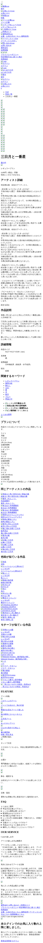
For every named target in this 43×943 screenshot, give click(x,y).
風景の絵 (8, 383)
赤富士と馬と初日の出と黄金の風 (14, 496)
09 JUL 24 (4, 587)
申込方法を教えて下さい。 (13, 809)
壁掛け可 (8, 399)
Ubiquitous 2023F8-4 (8, 607)
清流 (2, 564)
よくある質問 (6, 414)
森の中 (3, 163)
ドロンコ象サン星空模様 (10, 682)
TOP (7, 92)
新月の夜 (4, 538)
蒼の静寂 (4, 673)
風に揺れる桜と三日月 (10, 533)
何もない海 (5, 596)
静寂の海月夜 (6, 582)
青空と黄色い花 (7, 620)
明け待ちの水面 (7, 641)
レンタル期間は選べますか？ (14, 811)
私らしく (4, 578)
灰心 (2, 591)
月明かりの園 (6, 634)
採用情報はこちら (17, 914)
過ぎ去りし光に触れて (10, 615)
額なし (8, 386)
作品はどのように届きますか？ (15, 825)
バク (2, 664)
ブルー (8, 397)
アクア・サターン (8, 668)
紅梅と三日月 (6, 542)
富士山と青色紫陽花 (9, 512)
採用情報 (4, 50)
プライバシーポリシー (10, 54)
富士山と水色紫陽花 (9, 508)
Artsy (7, 388)
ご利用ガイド (24, 905)
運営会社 (4, 48)
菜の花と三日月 (7, 552)
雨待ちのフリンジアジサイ (11, 517)
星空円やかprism (7, 677)
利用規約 (4, 59)
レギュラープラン (12, 381)
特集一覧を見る (7, 734)
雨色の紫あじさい (8, 522)
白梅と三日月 (6, 547)
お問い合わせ (13, 905)
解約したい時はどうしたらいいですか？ (19, 827)
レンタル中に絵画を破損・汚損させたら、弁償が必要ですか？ (21, 819)
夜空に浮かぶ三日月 (9, 526)
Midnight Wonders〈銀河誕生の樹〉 (14, 659)
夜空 (7, 394)
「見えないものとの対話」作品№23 (15, 687)
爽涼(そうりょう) (7, 602)
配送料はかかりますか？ (12, 813)
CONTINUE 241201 (8, 611)
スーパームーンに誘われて (11, 571)
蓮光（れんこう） (8, 503)
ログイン (15, 941)
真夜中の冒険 (6, 646)
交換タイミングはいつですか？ (15, 823)
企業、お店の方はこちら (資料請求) (15, 912)
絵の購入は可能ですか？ (12, 816)
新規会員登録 (6, 941)
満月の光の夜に (7, 650)
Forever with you (7, 655)
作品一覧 (8, 94)
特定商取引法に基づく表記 (11, 57)
